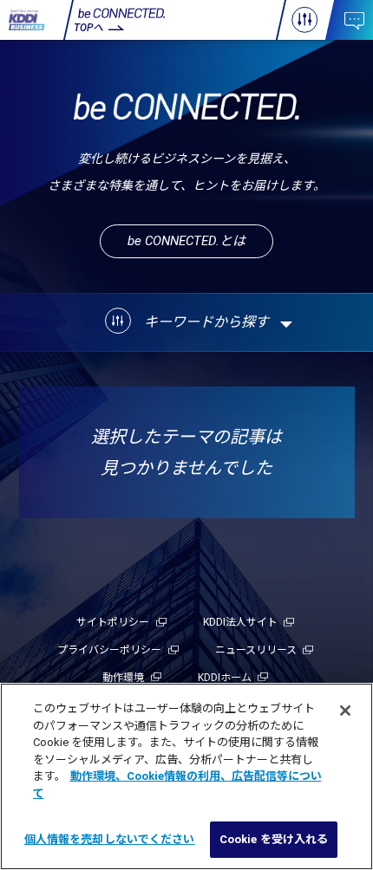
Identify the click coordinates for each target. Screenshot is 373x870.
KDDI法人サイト (240, 622)
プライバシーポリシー (109, 650)
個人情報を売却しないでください (109, 839)
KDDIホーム (225, 678)
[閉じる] (345, 710)
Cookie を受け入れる (274, 839)
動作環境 (123, 678)
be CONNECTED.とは (186, 241)
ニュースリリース (256, 650)
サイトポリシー (112, 622)
